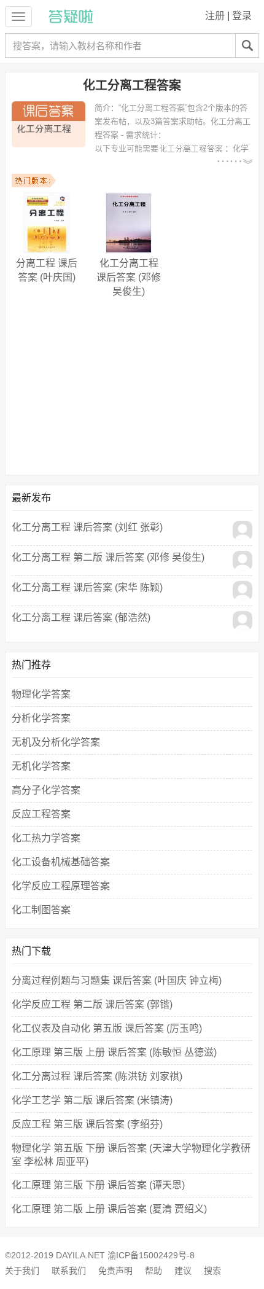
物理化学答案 (41, 694)
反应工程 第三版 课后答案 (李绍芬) (87, 1124)
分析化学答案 (41, 718)
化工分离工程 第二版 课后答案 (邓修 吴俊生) (108, 557)
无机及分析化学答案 (56, 742)
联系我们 (69, 1270)
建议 (183, 1270)
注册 (215, 15)
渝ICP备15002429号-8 (151, 1255)
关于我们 (22, 1270)
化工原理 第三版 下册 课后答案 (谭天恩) (98, 1185)
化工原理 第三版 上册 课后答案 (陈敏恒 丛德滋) (114, 1052)
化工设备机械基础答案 (61, 862)
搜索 (212, 1270)
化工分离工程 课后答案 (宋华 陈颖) (87, 587)
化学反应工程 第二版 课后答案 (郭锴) (92, 1004)
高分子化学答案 (46, 790)
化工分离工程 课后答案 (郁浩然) (81, 617)
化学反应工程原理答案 (61, 886)
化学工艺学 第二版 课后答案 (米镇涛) (92, 1100)
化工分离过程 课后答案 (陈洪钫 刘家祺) (97, 1076)
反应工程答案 (41, 814)
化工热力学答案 (46, 838)
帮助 (153, 1270)
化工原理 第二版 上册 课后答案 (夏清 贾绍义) (109, 1209)
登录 (242, 15)
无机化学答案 (41, 766)
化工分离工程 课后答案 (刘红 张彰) (87, 527)
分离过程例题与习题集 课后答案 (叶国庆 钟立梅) (117, 980)
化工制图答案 (41, 910)
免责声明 (115, 1270)
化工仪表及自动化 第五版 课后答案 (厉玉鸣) (107, 1028)
